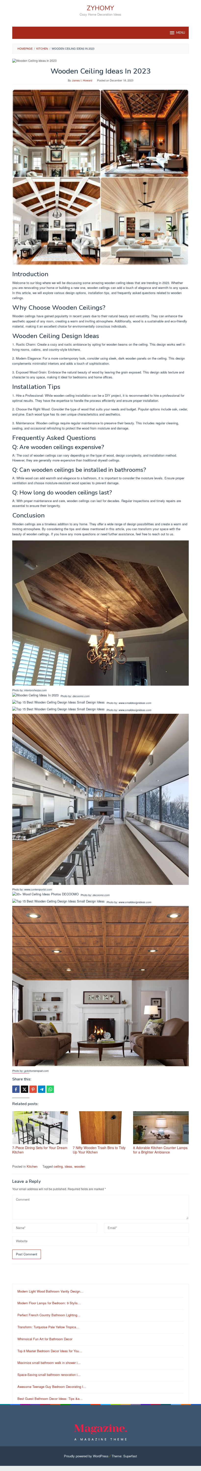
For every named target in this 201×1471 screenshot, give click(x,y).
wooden (79, 1166)
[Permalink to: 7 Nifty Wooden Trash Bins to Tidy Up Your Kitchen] (100, 1127)
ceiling (58, 1166)
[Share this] (16, 1089)
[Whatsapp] (50, 1089)
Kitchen (32, 1166)
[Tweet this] (24, 1089)
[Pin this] (33, 1089)
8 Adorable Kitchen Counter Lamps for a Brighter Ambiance (160, 1149)
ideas (68, 1166)
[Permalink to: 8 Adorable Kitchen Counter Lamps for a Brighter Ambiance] (161, 1127)
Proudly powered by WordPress (86, 1456)
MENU (180, 33)
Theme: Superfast (124, 1456)
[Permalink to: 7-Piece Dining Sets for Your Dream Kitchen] (40, 1127)
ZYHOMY (100, 8)
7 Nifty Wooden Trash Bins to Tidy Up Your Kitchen (99, 1149)
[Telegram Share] (41, 1089)
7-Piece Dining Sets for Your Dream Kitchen (39, 1149)
